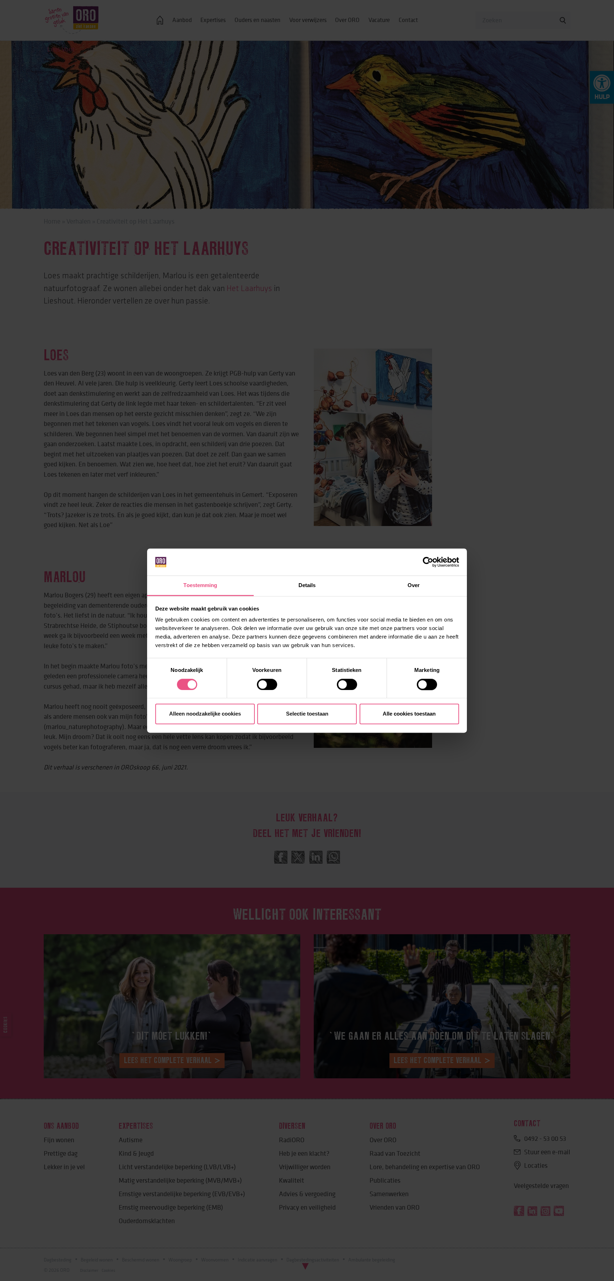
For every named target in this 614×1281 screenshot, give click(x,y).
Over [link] (414, 585)
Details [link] (307, 585)
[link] (428, 562)
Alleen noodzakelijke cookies (205, 714)
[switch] (267, 684)
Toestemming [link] (200, 585)
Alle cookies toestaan (409, 714)
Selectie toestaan (307, 714)
